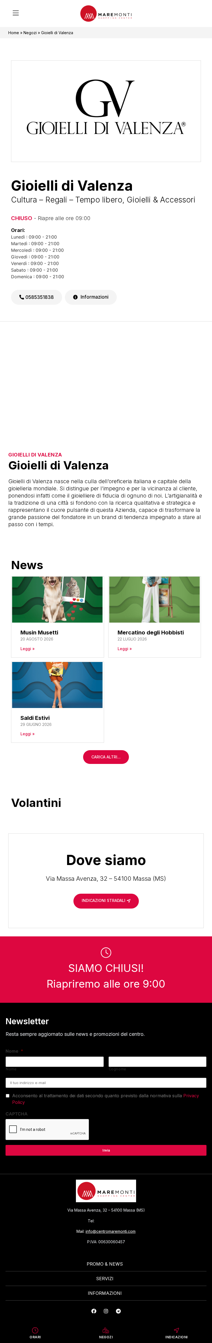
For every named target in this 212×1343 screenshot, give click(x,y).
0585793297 (110, 1220)
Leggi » (27, 648)
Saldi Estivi (35, 718)
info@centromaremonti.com (111, 1231)
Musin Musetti (39, 632)
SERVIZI (104, 1278)
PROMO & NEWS (105, 1264)
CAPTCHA (17, 1114)
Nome (14, 1051)
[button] (15, 13)
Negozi (30, 32)
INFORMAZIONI (105, 1293)
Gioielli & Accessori (161, 199)
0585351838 (39, 297)
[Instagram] (106, 1311)
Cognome (118, 1069)
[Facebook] (94, 1311)
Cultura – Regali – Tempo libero (66, 199)
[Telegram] (118, 1311)
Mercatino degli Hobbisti (151, 632)
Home (13, 32)
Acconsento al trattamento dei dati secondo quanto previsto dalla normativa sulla (105, 1099)
